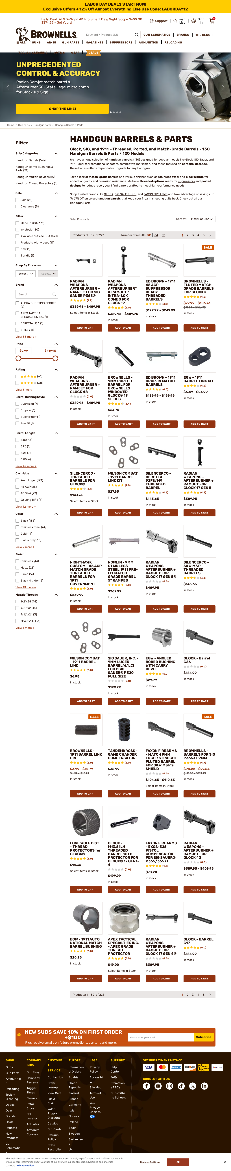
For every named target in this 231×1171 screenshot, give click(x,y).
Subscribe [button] (204, 1037)
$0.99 (23, 350)
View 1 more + (25, 628)
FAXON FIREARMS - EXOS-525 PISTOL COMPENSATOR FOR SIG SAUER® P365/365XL (161, 852)
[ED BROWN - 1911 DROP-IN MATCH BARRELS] (162, 356)
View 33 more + (26, 336)
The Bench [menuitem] (204, 35)
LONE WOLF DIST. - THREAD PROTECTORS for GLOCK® (85, 848)
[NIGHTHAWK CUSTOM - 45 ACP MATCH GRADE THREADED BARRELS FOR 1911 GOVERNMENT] (86, 541)
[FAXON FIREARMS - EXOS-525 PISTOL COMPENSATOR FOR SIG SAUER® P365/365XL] (162, 822)
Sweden (74, 1133)
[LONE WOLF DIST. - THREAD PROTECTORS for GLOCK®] (86, 822)
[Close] (225, 1162)
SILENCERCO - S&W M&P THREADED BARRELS (196, 567)
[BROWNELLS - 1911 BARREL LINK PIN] (86, 730)
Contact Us (55, 1077)
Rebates (11, 1128)
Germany (75, 1104)
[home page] (47, 34)
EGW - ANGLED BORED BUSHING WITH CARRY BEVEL (160, 663)
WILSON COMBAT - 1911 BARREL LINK (85, 661)
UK (71, 1149)
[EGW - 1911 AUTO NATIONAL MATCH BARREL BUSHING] (86, 918)
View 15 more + (26, 587)
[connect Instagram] (169, 1086)
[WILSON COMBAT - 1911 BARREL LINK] (86, 637)
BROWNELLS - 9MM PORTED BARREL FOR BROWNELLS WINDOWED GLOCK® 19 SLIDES (120, 388)
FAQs (114, 1077)
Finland (74, 1093)
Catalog (53, 1123)
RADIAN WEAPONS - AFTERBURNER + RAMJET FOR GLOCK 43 (198, 850)
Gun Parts (24, 125)
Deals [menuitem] (93, 52)
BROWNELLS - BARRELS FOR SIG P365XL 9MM (199, 754)
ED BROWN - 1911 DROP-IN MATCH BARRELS (160, 381)
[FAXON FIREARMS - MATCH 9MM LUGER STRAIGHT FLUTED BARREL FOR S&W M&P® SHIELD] (162, 730)
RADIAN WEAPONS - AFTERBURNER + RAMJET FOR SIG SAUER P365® (85, 288)
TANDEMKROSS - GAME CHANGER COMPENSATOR (123, 754)
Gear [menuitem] (75, 52)
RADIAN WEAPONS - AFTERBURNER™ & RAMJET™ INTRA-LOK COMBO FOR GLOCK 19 (122, 292)
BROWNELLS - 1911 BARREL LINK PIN (86, 754)
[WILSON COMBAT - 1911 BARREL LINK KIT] (124, 452)
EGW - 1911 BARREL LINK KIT (198, 379)
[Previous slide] (8, 87)
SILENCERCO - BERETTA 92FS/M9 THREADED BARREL (158, 481)
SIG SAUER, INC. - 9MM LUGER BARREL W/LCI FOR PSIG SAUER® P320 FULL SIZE (123, 667)
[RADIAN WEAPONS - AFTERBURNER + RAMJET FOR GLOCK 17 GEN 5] (200, 452)
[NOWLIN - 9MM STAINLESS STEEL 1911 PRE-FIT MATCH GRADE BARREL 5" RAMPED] (124, 541)
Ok (178, 1162)
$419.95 (50, 350)
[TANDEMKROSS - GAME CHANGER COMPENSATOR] (124, 730)
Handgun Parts (42, 125)
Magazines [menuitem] (95, 42)
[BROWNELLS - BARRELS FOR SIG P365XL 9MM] (200, 730)
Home (10, 125)
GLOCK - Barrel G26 (197, 660)
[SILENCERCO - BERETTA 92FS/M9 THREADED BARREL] (162, 452)
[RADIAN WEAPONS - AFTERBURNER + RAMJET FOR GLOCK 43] (200, 822)
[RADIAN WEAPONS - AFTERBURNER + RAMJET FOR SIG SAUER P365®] (86, 260)
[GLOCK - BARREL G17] (200, 918)
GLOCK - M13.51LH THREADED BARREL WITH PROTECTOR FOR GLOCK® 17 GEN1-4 (123, 854)
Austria (74, 1077)
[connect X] (192, 1086)
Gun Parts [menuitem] (71, 42)
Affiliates (33, 1124)
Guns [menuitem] (36, 42)
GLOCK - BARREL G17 (198, 941)
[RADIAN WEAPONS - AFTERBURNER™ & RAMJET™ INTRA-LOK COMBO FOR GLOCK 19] (124, 260)
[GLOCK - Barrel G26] (200, 637)
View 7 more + (25, 547)
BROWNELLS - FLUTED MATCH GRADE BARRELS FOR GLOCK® (199, 286)
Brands (11, 1116)
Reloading (12, 1089)
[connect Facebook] (146, 1086)
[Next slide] (223, 87)
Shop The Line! (62, 109)
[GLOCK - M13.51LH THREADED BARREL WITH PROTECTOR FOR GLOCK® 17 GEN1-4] (124, 822)
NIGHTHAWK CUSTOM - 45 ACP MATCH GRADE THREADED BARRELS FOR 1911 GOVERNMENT (86, 573)
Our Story (33, 1072)
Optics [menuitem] (59, 52)
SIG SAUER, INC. (125, 194)
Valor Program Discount (54, 1113)
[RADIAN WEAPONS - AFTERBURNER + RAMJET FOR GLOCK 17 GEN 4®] (162, 918)
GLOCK (108, 194)
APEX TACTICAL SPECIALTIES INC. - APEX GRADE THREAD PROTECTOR (123, 946)
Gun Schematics (13, 1148)
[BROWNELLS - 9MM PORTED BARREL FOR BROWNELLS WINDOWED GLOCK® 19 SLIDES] (124, 356)
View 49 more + (26, 466)
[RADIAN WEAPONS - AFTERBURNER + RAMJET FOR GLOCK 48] (86, 356)
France (73, 1099)
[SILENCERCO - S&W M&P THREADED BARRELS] (200, 541)
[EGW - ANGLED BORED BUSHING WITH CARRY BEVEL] (162, 637)
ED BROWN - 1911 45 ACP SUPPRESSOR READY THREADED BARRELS (160, 290)
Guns (9, 1067)
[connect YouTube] (158, 1086)
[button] (197, 21)
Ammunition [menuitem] (148, 42)
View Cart (54, 1093)
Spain (73, 1128)
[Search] (136, 35)
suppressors (186, 181)
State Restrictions (55, 1149)
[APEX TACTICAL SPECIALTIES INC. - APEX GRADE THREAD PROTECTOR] (124, 918)
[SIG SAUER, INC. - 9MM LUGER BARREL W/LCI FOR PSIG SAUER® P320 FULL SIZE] (124, 637)
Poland (73, 1122)
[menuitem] (22, 42)
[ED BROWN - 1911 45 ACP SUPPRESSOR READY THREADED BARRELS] (162, 260)
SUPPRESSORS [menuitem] (121, 42)
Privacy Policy (25, 1165)
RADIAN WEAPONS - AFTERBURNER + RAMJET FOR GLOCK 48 (85, 385)
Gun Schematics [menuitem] (157, 34)
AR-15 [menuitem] (51, 42)
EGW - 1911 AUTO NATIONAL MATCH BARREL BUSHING (86, 942)
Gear (9, 1110)
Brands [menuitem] (183, 34)
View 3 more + (25, 389)
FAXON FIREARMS (155, 194)
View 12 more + (26, 506)
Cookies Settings (150, 1162)
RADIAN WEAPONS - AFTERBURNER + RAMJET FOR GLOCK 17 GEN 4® (161, 946)
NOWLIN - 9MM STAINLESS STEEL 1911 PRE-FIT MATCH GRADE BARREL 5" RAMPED (123, 571)
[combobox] (26, 273)
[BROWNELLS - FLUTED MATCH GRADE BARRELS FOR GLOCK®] (200, 260)
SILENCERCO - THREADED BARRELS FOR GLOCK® (82, 479)
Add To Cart (86, 327)
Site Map (96, 1087)
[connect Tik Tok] (181, 1086)
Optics (10, 1104)
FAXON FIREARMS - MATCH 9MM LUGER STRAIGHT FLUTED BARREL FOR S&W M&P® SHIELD (161, 760)
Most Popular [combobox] (200, 219)
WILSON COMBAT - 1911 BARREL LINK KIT (123, 477)
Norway (74, 1116)
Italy (72, 1110)
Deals (9, 1122)
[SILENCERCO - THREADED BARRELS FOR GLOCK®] (86, 452)
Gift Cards (54, 1129)
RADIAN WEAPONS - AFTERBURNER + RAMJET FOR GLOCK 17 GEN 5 (198, 481)
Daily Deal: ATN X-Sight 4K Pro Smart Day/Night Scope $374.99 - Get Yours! (91, 21)
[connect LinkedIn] (204, 1086)
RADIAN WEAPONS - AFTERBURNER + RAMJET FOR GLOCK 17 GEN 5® (161, 569)
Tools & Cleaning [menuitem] (33, 52)
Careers (32, 1098)
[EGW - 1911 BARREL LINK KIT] (200, 356)
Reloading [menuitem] (173, 42)
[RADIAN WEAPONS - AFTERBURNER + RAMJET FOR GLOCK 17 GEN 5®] (162, 541)
